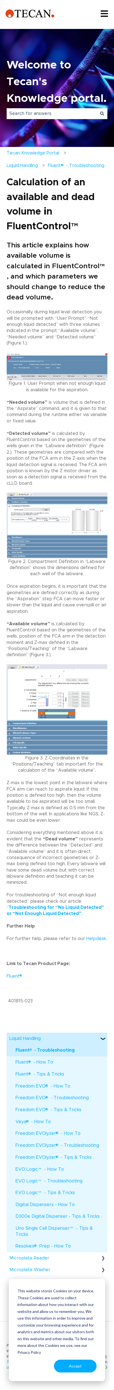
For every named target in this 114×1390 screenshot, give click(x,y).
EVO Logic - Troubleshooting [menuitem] (48, 1183)
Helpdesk (96, 938)
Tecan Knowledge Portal (33, 153)
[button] (103, 1039)
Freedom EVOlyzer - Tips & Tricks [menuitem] (53, 1157)
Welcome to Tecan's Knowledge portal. (57, 82)
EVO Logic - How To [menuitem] (39, 1171)
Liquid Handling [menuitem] (25, 1038)
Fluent (15, 976)
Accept (75, 1366)
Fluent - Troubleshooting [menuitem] (45, 1049)
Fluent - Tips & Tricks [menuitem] (39, 1073)
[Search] (102, 113)
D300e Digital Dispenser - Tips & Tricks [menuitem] (57, 1216)
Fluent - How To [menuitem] (34, 1061)
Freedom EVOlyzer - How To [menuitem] (48, 1133)
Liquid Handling (22, 165)
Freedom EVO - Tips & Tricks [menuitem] (48, 1109)
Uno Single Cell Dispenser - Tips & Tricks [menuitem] (54, 1231)
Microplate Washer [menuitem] (29, 1270)
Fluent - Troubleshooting (76, 165)
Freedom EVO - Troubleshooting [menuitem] (52, 1097)
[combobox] (52, 113)
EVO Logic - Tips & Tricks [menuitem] (45, 1194)
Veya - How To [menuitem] (33, 1121)
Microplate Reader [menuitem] (29, 1258)
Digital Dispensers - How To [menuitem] (45, 1204)
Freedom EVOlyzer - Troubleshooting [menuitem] (57, 1145)
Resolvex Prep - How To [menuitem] (43, 1245)
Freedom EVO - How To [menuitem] (42, 1085)
